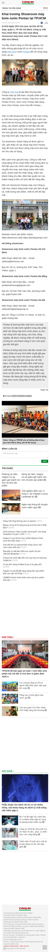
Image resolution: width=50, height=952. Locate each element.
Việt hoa (29, 396)
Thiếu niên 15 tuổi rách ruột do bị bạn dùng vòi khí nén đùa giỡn (33, 844)
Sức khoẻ (7, 771)
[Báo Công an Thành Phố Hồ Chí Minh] (28, 2)
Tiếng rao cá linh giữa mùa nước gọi (31, 696)
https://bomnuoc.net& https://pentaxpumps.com (24, 237)
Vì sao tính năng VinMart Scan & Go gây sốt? (22, 564)
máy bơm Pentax (37, 145)
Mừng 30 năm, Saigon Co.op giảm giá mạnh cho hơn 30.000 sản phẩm (34, 477)
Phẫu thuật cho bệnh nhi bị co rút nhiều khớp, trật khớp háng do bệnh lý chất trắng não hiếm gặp (24, 807)
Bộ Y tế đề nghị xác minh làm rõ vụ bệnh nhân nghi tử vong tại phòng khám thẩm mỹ (32, 819)
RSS (46, 8)
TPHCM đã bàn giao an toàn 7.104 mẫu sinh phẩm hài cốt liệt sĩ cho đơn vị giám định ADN (24, 674)
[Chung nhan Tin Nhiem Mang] (14, 948)
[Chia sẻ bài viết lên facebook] (42, 23)
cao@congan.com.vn (15, 939)
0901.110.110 (24, 946)
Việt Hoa (14, 92)
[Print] (46, 23)
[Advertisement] (25, 610)
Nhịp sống (7, 637)
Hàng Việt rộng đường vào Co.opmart (19, 521)
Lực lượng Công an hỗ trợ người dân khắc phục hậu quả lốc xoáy (32, 685)
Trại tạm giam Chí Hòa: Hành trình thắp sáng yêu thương (32, 708)
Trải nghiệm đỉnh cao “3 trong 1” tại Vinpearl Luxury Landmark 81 (35, 494)
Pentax (26, 52)
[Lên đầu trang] (45, 947)
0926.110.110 (14, 946)
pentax (14, 396)
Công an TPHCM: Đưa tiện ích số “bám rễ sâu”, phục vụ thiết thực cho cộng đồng (33, 832)
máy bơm (12, 52)
